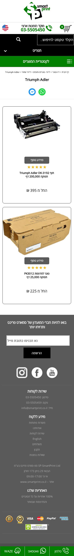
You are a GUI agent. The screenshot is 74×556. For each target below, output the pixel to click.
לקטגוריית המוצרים (33, 61)
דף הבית (65, 72)
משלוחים (37, 444)
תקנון (37, 449)
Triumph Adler (12, 72)
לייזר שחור (26, 72)
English (37, 439)
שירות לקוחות (37, 433)
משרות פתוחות (37, 422)
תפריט (37, 50)
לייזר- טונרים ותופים (41, 72)
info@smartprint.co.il (34, 408)
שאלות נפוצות (37, 455)
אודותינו (37, 428)
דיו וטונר (55, 72)
